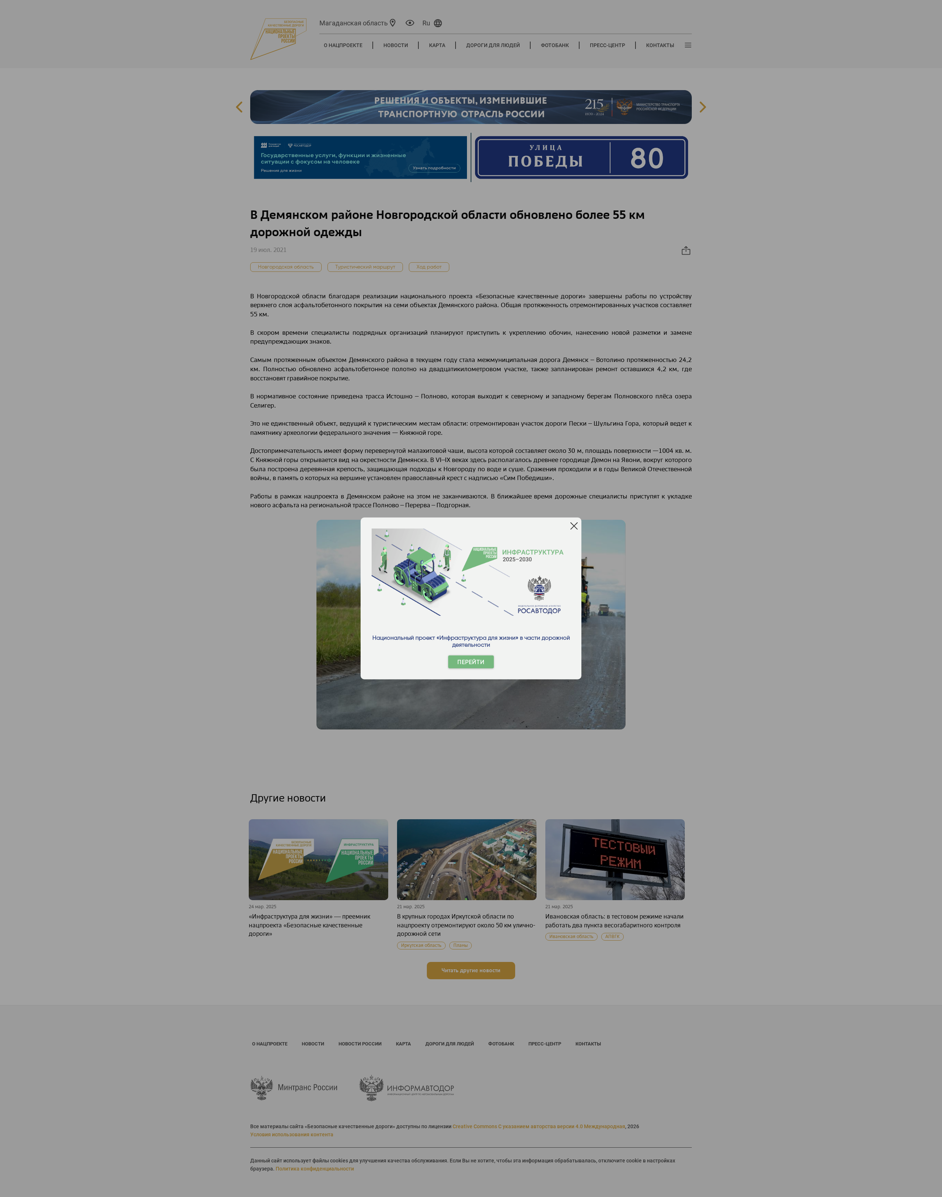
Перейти (471, 661)
